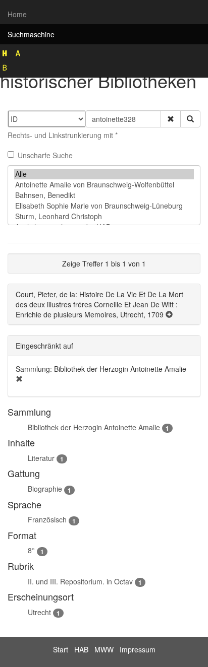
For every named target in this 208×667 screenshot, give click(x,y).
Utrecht (39, 612)
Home (17, 14)
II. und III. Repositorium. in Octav (80, 581)
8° (31, 550)
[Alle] (104, 174)
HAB (81, 649)
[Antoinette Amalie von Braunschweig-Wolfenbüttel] (104, 184)
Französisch (47, 519)
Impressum (137, 649)
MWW (104, 649)
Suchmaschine (31, 34)
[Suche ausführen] (190, 118)
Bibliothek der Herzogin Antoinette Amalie (94, 427)
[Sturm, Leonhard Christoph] (104, 216)
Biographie (45, 489)
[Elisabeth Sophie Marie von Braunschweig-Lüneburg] (104, 206)
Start (60, 649)
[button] (171, 118)
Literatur (41, 458)
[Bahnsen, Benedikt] (104, 195)
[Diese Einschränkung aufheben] (19, 379)
